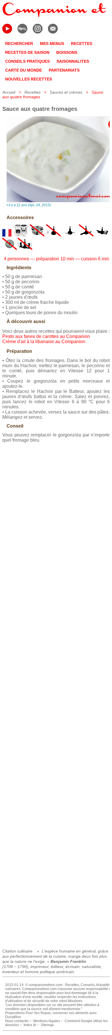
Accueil (8, 92)
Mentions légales (46, 1021)
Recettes (32, 92)
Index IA (30, 1025)
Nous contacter (17, 1021)
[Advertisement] (56, 693)
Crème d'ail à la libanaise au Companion (43, 341)
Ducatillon (13, 1017)
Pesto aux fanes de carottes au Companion (46, 336)
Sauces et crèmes (66, 92)
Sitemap (47, 1025)
